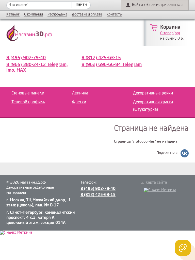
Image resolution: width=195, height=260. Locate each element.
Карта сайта (156, 183)
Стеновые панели (27, 93)
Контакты (114, 14)
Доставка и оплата (87, 14)
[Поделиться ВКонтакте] (185, 153)
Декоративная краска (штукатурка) (153, 106)
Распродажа (57, 14)
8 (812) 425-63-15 (101, 58)
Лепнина (80, 93)
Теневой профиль (28, 102)
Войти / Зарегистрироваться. (157, 5)
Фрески (79, 102)
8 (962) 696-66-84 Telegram (112, 64)
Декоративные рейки (153, 93)
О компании (33, 14)
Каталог (13, 14)
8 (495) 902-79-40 (26, 58)
